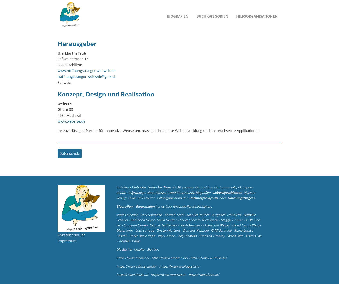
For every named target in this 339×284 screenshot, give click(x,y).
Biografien (178, 16)
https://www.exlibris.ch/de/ (136, 266)
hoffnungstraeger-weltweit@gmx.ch (87, 76)
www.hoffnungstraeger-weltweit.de (87, 70)
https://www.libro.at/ (204, 274)
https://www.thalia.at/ (132, 274)
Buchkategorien (212, 16)
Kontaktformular (71, 235)
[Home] (70, 14)
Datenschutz (69, 153)
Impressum (67, 240)
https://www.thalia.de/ (132, 258)
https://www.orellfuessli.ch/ (179, 266)
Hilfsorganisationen (257, 16)
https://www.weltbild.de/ (208, 258)
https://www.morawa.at (168, 274)
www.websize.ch (71, 121)
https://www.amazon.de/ (170, 258)
